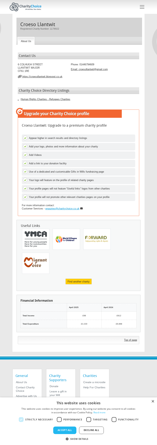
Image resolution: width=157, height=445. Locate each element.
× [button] (152, 401)
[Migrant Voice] (35, 263)
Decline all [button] (91, 430)
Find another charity (79, 281)
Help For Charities (94, 387)
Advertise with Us (26, 396)
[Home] (27, 6)
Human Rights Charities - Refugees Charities (45, 99)
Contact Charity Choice (25, 389)
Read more (99, 412)
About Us (21, 382)
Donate (54, 386)
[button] (78, 438)
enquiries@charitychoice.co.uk (62, 208)
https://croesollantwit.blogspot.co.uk (42, 76)
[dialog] (78, 421)
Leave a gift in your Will (58, 393)
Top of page (130, 340)
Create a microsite (94, 382)
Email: (89, 69)
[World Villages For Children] (66, 239)
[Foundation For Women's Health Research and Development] (97, 239)
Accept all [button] (65, 430)
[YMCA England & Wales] (35, 239)
